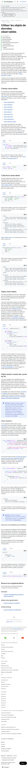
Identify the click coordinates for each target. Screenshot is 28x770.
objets (9, 75)
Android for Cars (4, 686)
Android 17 (3, 694)
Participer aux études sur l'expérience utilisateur (11, 733)
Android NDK (4, 721)
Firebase (3, 746)
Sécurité (3, 649)
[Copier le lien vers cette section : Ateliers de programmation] (19, 600)
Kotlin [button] (4, 140)
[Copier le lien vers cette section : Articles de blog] (12, 607)
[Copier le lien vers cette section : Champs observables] (19, 89)
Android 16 (3, 696)
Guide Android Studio (6, 712)
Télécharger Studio (5, 719)
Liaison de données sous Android (12, 603)
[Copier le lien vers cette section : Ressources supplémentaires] (25, 583)
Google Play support (5, 731)
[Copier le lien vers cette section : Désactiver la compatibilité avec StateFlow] (2, 527)
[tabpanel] (14, 147)
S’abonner (24, 763)
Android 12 (3, 705)
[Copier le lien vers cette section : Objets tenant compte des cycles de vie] (7, 376)
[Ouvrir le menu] (2, 1)
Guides (8, 22)
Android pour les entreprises (7, 647)
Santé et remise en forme (6, 667)
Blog (2, 655)
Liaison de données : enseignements (12, 610)
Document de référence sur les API (8, 717)
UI (22, 20)
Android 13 (3, 702)
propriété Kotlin (12, 158)
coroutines (3, 425)
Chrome (3, 744)
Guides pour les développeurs (7, 715)
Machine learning (5, 665)
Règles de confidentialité (6, 672)
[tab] (4, 140)
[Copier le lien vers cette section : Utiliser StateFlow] (13, 421)
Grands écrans (4, 680)
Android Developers (5, 20)
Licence (15, 755)
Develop (12, 20)
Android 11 (3, 707)
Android (3, 645)
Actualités (3, 653)
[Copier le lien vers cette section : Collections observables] (21, 175)
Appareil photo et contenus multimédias (9, 670)
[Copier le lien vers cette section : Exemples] (8, 592)
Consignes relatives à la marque (9, 757)
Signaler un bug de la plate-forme (8, 727)
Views (4, 22)
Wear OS (3, 682)
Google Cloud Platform (6, 748)
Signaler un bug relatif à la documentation (10, 729)
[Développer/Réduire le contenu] (10, 36)
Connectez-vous (9, 621)
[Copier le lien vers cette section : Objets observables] (17, 292)
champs (21, 73)
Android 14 (3, 700)
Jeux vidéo (3, 663)
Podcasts (3, 657)
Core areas (18, 20)
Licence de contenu (17, 628)
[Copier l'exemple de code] (26, 143)
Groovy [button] (4, 548)
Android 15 (3, 698)
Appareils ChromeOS (5, 684)
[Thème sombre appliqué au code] (24, 143)
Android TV (3, 688)
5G (1, 674)
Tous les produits (5, 750)
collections (3, 75)
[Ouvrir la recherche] (15, 1)
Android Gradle (17, 520)
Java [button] (10, 140)
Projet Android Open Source (7, 651)
